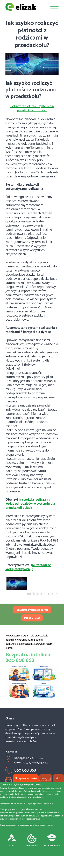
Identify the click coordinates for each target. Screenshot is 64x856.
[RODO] (11, 841)
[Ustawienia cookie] (31, 841)
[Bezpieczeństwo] (51, 841)
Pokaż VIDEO (32, 617)
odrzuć (58, 778)
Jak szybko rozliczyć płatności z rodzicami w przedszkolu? (32, 33)
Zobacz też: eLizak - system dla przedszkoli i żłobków (32, 108)
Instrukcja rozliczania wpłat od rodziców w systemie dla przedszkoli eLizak (30, 503)
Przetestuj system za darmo (32, 609)
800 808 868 (19, 659)
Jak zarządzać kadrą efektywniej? (28, 567)
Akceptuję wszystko (26, 778)
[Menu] (54, 6)
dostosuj (46, 778)
